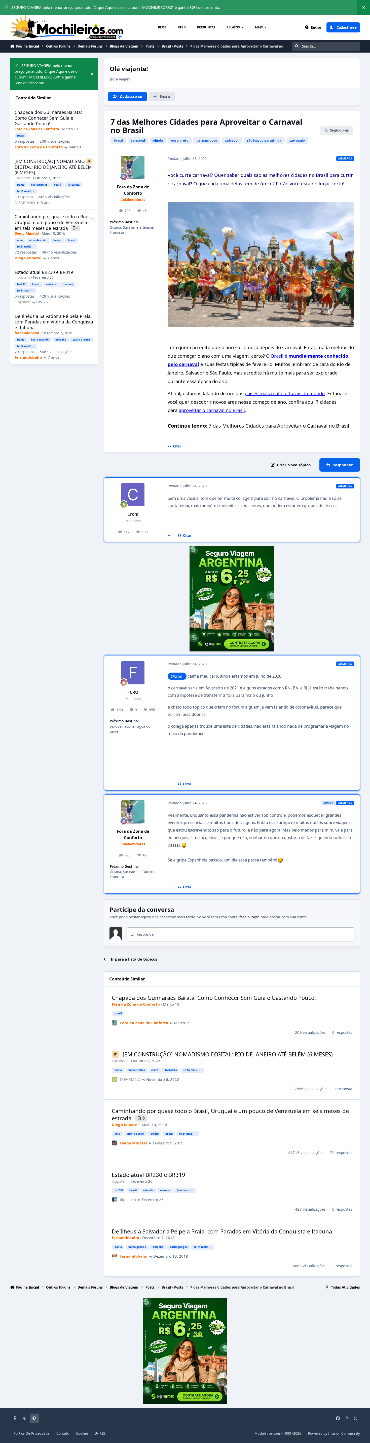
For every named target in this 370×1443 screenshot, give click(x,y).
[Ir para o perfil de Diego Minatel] (114, 1143)
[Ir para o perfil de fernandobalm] (114, 1256)
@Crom (177, 676)
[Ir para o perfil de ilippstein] (114, 1199)
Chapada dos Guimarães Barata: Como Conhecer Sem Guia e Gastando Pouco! (214, 997)
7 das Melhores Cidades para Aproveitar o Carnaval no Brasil (279, 425)
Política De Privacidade (32, 1433)
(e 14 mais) (201, 1247)
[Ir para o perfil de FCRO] (132, 672)
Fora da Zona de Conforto (133, 190)
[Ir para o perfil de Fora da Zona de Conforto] (132, 167)
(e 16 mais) (190, 1070)
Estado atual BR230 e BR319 (148, 1174)
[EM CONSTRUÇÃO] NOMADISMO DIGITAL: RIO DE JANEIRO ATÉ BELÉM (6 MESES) (228, 1054)
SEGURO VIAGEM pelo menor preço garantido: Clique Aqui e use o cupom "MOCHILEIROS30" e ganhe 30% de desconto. (115, 7)
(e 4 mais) (183, 1190)
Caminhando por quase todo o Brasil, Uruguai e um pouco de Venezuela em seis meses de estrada (230, 1114)
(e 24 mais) (186, 1133)
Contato (62, 1433)
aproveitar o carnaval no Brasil (212, 410)
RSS (101, 1433)
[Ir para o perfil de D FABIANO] (114, 1079)
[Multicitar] (169, 535)
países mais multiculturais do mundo (285, 393)
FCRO (132, 692)
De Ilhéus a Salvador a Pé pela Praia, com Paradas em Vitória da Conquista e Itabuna (222, 1231)
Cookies (82, 1433)
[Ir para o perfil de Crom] (132, 494)
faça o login (249, 916)
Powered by (334, 1433)
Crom (132, 514)
